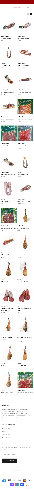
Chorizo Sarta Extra (6, 38)
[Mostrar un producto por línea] (28, 14)
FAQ (3, 431)
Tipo (12, 14)
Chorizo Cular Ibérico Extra (7, 92)
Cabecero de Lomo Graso (23, 201)
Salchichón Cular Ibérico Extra (8, 174)
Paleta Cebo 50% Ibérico (23, 281)
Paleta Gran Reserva (6, 281)
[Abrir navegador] (3, 7)
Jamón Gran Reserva (6, 365)
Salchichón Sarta (5, 201)
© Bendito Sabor (17, 470)
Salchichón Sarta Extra (23, 38)
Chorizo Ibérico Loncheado (24, 146)
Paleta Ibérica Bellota (22, 255)
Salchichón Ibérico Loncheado (8, 228)
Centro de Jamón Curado (7, 119)
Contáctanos (6, 428)
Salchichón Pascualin (22, 174)
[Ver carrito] (31, 8)
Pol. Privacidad (6, 437)
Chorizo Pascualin (5, 65)
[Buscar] (28, 7)
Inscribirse (9, 460)
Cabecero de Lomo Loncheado (25, 392)
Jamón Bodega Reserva (23, 228)
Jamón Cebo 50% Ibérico (23, 365)
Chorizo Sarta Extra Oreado (24, 92)
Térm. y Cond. (6, 434)
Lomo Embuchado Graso (23, 65)
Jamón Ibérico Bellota (6, 337)
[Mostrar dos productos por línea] (31, 14)
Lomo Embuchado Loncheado (24, 119)
